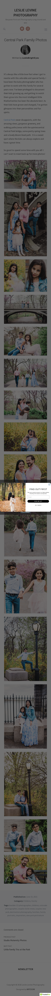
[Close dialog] (49, 484)
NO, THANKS (38, 505)
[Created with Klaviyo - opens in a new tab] (25, 512)
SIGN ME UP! (38, 501)
